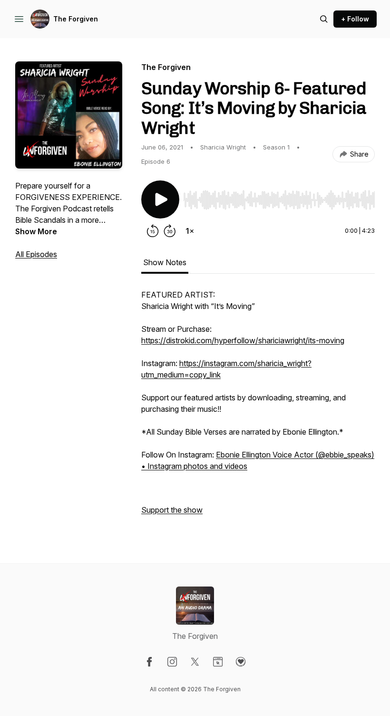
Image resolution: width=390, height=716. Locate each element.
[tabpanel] (258, 407)
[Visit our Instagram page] (172, 661)
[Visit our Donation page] (240, 661)
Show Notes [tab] (164, 262)
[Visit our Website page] (218, 661)
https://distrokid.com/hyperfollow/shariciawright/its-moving (242, 340)
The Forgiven (75, 19)
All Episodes (36, 254)
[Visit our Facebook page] (149, 661)
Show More (36, 231)
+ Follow (355, 19)
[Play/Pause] (160, 199)
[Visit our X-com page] (195, 661)
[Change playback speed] (189, 231)
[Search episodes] (324, 19)
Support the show (172, 510)
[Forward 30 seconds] (169, 231)
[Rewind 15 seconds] (152, 231)
